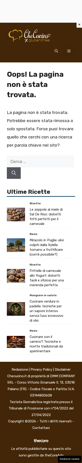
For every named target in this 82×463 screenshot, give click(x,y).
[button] (56, 51)
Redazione (20, 369)
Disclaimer (63, 369)
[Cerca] (14, 173)
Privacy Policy (41, 369)
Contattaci (41, 428)
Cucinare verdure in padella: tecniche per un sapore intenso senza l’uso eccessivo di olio (46, 311)
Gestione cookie (69, 459)
